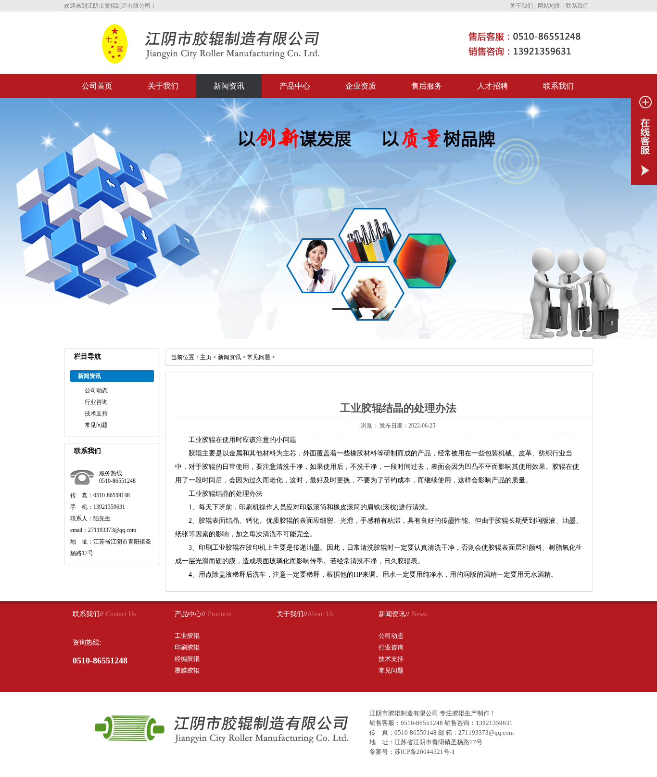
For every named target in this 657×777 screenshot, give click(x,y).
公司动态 (96, 390)
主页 (206, 357)
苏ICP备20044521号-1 (424, 751)
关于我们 (521, 5)
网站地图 (549, 5)
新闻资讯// (394, 614)
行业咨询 (96, 402)
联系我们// (88, 614)
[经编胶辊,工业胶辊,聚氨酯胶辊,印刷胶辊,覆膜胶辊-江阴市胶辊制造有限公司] (195, 59)
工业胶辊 (187, 635)
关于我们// (292, 614)
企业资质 (360, 86)
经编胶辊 (187, 658)
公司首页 (97, 86)
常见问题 (96, 425)
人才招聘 (492, 86)
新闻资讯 (229, 86)
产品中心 (294, 86)
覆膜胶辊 (187, 670)
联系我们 (577, 5)
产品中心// (190, 614)
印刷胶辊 (187, 647)
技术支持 (96, 413)
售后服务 (426, 86)
